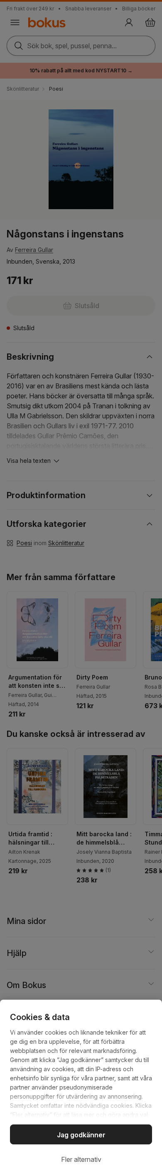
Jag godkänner (81, 1135)
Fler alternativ (81, 1159)
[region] (81, 1088)
